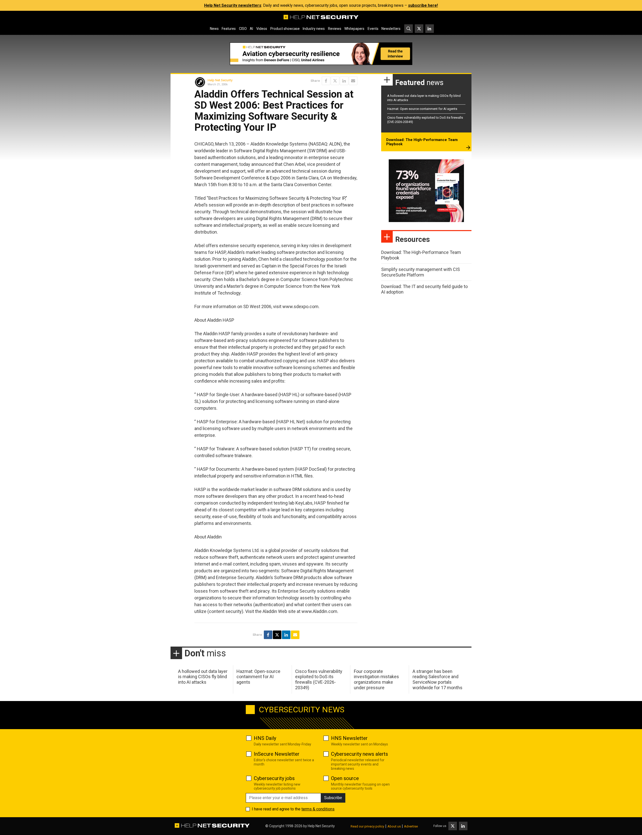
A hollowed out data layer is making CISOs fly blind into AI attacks (202, 677)
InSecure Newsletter (276, 754)
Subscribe (333, 798)
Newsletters (390, 29)
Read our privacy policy (367, 826)
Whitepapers (354, 29)
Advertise (411, 826)
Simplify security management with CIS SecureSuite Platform (420, 272)
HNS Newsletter (349, 738)
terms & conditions (318, 809)
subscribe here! (423, 5)
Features (229, 29)
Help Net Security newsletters (232, 5)
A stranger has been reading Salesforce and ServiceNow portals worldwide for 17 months (437, 679)
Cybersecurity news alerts (359, 754)
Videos (261, 29)
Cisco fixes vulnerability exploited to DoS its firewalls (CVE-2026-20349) (318, 679)
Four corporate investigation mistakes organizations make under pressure (376, 679)
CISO (243, 29)
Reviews (334, 29)
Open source (345, 778)
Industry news (314, 29)
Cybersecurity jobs (274, 778)
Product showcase (285, 29)
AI (251, 29)
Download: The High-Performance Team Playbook (422, 142)
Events (373, 29)
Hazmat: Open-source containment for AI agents (422, 109)
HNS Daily (265, 738)
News (214, 29)
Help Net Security (220, 80)
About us (394, 826)
